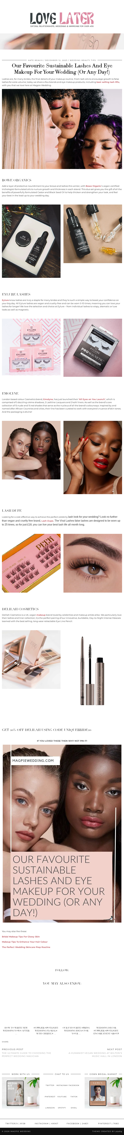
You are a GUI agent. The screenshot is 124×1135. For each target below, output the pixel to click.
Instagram (46, 1123)
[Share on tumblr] (15, 1041)
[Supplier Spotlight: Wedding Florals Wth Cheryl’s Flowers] (47, 1006)
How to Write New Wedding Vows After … (16, 1031)
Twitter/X (15, 1123)
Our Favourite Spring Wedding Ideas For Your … (76, 1031)
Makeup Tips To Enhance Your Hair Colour (24, 941)
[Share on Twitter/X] (12, 1041)
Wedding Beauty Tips (83, 60)
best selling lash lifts (108, 82)
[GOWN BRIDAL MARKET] (103, 1107)
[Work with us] (20, 1107)
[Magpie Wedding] (62, 20)
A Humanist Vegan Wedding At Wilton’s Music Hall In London (95, 1052)
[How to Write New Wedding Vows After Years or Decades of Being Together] (17, 1006)
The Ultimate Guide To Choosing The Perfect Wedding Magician (26, 1052)
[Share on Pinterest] (13, 1041)
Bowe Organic (93, 186)
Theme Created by (107, 1131)
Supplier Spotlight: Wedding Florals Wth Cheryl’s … (46, 1031)
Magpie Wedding (20, 1131)
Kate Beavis (35, 60)
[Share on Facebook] (10, 1041)
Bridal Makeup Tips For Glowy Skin (21, 936)
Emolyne (48, 399)
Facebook (77, 1123)
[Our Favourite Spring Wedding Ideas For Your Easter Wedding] (77, 1006)
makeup (41, 615)
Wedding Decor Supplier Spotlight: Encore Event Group (106, 1031)
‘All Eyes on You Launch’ (92, 399)
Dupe (47, 520)
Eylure (5, 300)
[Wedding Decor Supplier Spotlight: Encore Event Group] (107, 1006)
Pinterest (108, 1123)
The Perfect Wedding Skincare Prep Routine (26, 947)
